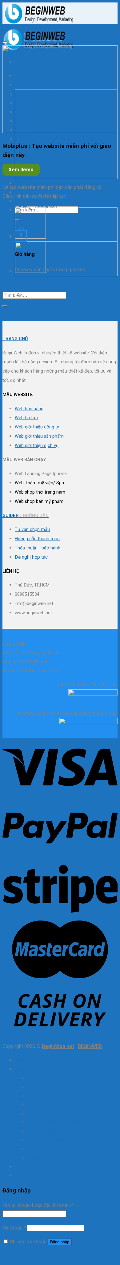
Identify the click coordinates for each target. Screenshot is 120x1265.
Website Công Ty (45, 1096)
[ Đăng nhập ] (16, 205)
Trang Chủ (25, 1060)
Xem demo (21, 170)
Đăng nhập (59, 1242)
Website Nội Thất (32, 156)
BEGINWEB (90, 1046)
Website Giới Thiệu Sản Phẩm (44, 138)
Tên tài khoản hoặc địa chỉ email (38, 1205)
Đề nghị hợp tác (31, 557)
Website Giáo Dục (46, 1105)
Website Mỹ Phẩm (47, 1131)
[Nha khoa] (30, 237)
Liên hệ (22, 192)
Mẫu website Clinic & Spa (40, 174)
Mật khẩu (14, 1228)
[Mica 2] (30, 271)
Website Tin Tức (44, 1149)
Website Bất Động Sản (51, 1087)
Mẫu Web (25, 1069)
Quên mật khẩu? (19, 1255)
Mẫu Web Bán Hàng (48, 1078)
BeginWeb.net (58, 1046)
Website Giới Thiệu (47, 1114)
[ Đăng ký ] (46, 205)
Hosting (23, 183)
